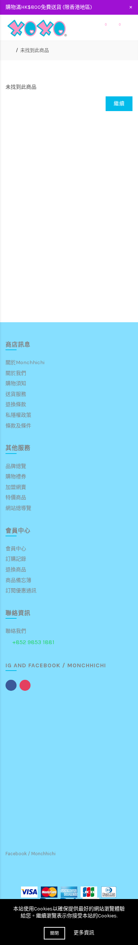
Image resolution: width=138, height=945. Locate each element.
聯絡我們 (16, 631)
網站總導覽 (18, 508)
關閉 (54, 933)
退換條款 (16, 404)
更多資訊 (84, 933)
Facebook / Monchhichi (31, 853)
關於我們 (16, 373)
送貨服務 (16, 394)
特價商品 (16, 497)
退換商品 (16, 569)
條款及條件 (18, 426)
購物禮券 (16, 476)
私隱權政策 (18, 415)
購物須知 (16, 383)
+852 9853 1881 (33, 642)
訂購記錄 (16, 559)
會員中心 (16, 549)
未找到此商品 (34, 50)
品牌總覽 (16, 466)
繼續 (119, 103)
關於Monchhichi (25, 362)
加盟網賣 (16, 487)
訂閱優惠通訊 (21, 590)
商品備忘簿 (18, 580)
